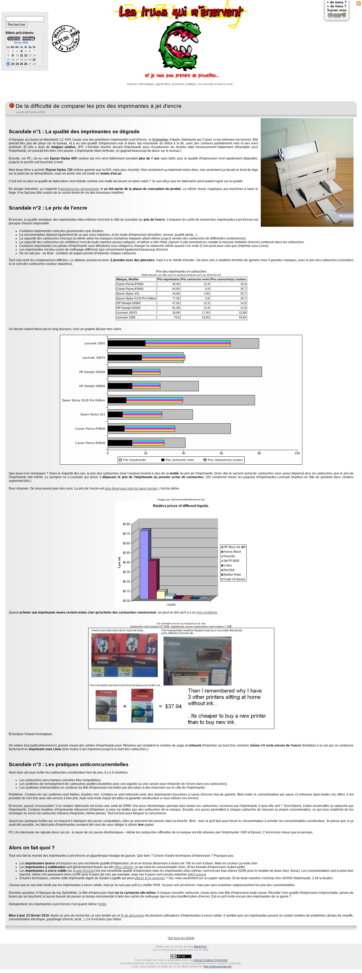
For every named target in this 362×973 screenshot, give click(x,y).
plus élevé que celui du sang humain (131, 488)
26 (25, 63)
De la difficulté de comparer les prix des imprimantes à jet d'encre (98, 106)
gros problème (206, 612)
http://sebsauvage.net (217, 966)
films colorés (124, 867)
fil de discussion (132, 915)
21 (34, 59)
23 (12, 63)
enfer (102, 904)
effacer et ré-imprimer (149, 878)
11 (21, 55)
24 (17, 63)
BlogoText (200, 946)
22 (8, 63)
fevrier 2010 (21, 42)
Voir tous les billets (181, 938)
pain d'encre (85, 871)
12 (25, 55)
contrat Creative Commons (210, 960)
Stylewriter (160, 139)
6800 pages (196, 874)
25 (21, 63)
